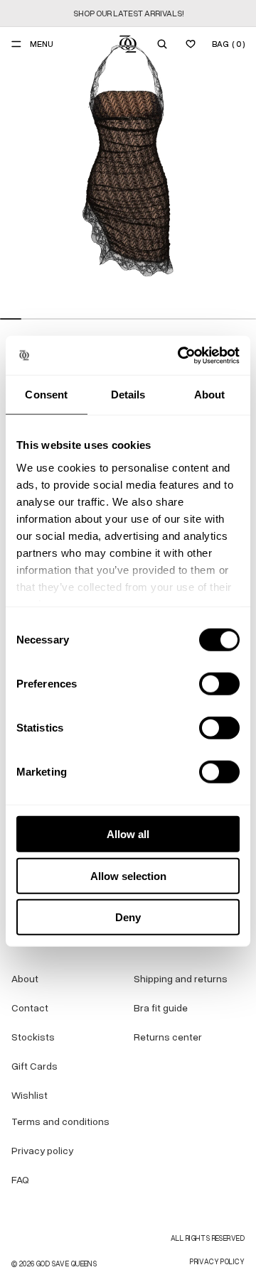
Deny (128, 917)
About (24, 979)
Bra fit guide (161, 1008)
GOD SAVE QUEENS (66, 1264)
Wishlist (29, 1095)
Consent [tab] (46, 395)
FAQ (20, 1180)
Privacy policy (42, 1151)
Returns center (168, 1037)
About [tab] (209, 395)
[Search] (162, 44)
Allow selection (128, 875)
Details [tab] (128, 395)
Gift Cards (34, 1066)
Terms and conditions (60, 1122)
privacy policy (217, 1261)
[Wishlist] (190, 44)
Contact (29, 1008)
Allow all (128, 834)
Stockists (33, 1037)
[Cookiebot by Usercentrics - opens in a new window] (181, 355)
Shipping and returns (181, 979)
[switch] (219, 684)
